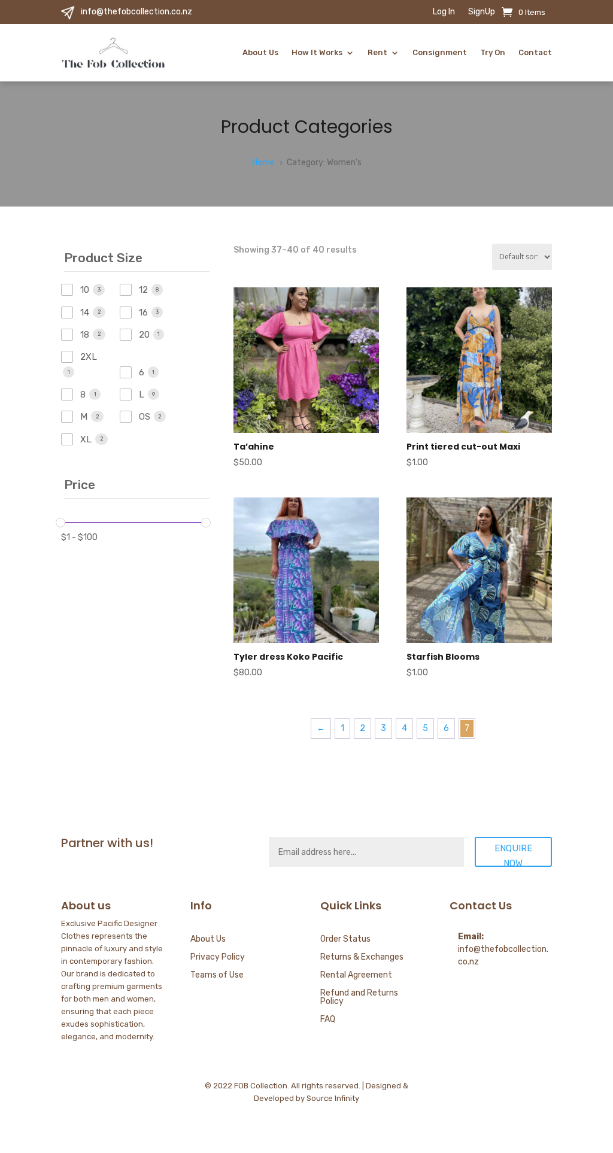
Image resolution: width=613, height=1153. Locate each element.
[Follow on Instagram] (542, 1089)
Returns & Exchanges (361, 957)
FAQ (327, 1019)
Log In (444, 12)
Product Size (103, 257)
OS (144, 416)
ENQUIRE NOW (513, 855)
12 (143, 289)
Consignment (439, 52)
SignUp (481, 12)
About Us (260, 52)
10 (84, 289)
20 (144, 334)
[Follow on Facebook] (518, 1089)
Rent (377, 52)
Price (79, 484)
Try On (492, 52)
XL (86, 439)
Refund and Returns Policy (359, 997)
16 (143, 312)
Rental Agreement (356, 975)
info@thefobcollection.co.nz (136, 12)
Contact (535, 52)
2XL (88, 356)
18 (84, 334)
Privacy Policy (217, 957)
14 (84, 312)
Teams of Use (217, 975)
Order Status (345, 939)
